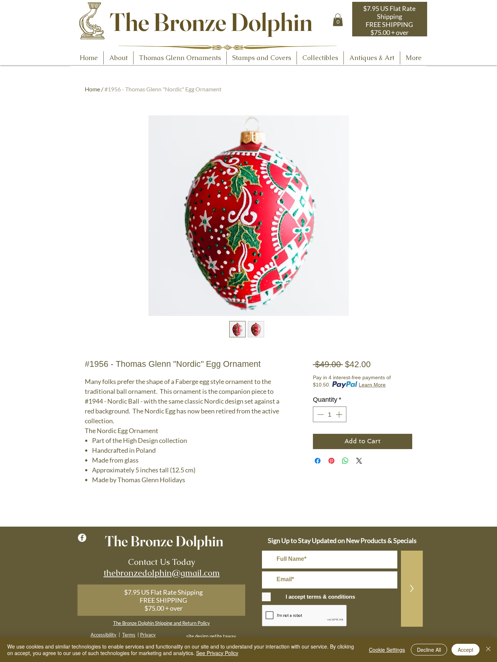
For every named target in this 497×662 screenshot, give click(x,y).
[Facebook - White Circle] (82, 538)
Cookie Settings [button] (387, 649)
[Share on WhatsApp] (345, 460)
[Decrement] (319, 414)
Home (92, 89)
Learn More (372, 385)
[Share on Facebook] (317, 460)
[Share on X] (359, 460)
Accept (465, 649)
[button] (338, 19)
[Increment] (339, 414)
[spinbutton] (329, 414)
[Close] (488, 649)
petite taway (223, 636)
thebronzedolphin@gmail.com (162, 572)
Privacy (148, 635)
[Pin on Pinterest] (331, 460)
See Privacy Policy (217, 653)
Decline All (429, 649)
